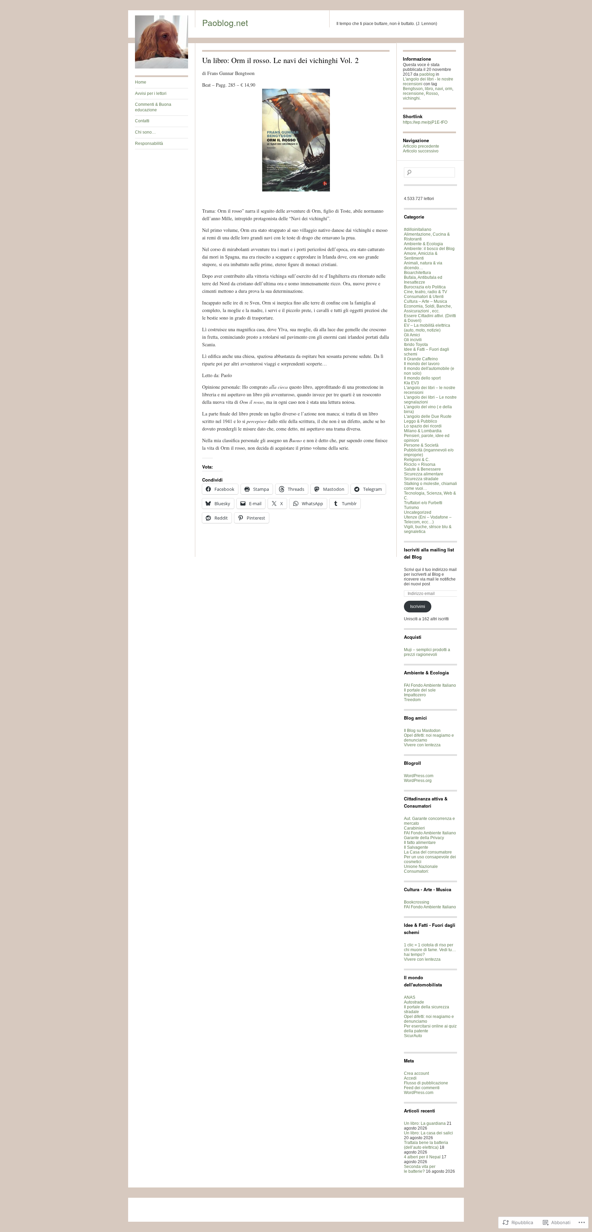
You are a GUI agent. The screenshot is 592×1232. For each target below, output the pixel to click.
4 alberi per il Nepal (422, 1157)
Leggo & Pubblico (420, 421)
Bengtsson (413, 88)
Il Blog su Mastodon (422, 730)
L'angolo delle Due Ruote (428, 416)
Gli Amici (412, 335)
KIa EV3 (411, 383)
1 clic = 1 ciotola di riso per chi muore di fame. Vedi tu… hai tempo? (430, 950)
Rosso (432, 93)
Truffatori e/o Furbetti (423, 502)
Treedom (412, 699)
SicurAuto (413, 1035)
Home (140, 82)
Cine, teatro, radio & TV (425, 291)
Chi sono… (145, 132)
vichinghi (411, 98)
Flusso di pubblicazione (426, 1083)
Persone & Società (421, 445)
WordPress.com (418, 775)
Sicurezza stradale (421, 478)
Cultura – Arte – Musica (425, 301)
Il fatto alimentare (420, 842)
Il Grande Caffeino (421, 359)
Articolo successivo (421, 151)
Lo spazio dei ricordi (423, 426)
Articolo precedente (421, 146)
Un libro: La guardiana (425, 1123)
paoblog (427, 74)
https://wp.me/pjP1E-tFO (425, 122)
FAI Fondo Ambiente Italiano (430, 685)
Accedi (410, 1078)
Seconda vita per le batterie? (419, 1169)
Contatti (142, 121)
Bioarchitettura (417, 272)
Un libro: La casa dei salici (428, 1133)
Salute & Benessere (422, 469)
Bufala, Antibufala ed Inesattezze (423, 280)
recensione (413, 93)
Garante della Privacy (424, 837)
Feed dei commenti (422, 1087)
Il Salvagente (416, 847)
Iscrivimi (417, 606)
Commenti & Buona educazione (153, 107)
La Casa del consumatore (428, 852)
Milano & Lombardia (423, 430)
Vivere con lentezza (422, 745)
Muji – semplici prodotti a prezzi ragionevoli (427, 652)
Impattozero (415, 695)
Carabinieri (414, 828)
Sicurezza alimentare (423, 474)
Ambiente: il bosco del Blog (429, 248)
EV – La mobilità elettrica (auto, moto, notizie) (427, 328)
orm (448, 88)
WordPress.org (418, 780)
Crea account (416, 1073)
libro (429, 88)
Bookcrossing (416, 902)
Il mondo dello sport (422, 378)
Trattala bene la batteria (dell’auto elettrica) (426, 1145)
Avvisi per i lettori (150, 93)
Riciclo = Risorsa (419, 464)
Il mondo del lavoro (422, 363)
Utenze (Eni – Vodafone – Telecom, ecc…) (428, 519)
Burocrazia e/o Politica (425, 287)
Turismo (411, 507)
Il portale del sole (420, 690)
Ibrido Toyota (416, 344)
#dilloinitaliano (417, 229)
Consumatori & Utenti (424, 296)
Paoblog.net (225, 22)
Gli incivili (413, 339)
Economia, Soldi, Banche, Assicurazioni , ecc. (428, 308)
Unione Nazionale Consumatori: (421, 869)
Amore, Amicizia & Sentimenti (420, 256)
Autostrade (414, 1002)
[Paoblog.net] (161, 67)
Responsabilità (149, 143)
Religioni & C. (417, 459)
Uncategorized (417, 512)
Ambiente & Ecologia (423, 243)
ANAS (409, 997)
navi (439, 88)
